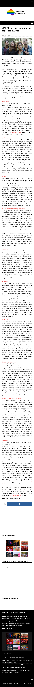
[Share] (19, 504)
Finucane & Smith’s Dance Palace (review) (13, 657)
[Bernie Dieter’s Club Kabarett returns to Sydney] (9, 548)
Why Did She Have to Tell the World (11, 398)
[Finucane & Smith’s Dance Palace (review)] (9, 543)
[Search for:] (17, 567)
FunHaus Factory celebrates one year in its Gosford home (17, 675)
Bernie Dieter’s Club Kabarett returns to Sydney (14, 667)
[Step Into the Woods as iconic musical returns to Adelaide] (9, 554)
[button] (32, 1)
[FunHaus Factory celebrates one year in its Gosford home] (24, 548)
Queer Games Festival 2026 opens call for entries (15, 665)
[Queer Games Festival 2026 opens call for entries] (24, 543)
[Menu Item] (17, 5)
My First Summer (6, 138)
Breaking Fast (5, 440)
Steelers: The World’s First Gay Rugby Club (13, 209)
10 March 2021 (7, 35)
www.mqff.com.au (15, 495)
